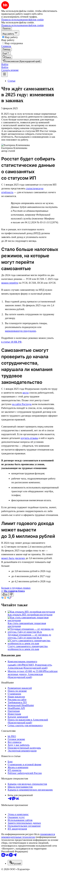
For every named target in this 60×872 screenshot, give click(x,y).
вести (26, 392)
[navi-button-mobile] (4, 74)
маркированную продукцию (20, 331)
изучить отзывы (29, 438)
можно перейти (9, 282)
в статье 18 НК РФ (11, 341)
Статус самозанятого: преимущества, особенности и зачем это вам (28, 648)
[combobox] (15, 862)
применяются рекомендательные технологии (28, 835)
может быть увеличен (13, 558)
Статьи (11, 80)
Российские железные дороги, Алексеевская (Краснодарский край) (33, 674)
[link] (6, 57)
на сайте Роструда (22, 404)
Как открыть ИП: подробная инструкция (30, 614)
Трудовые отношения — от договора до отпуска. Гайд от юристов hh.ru (29, 636)
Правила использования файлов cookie (22, 25)
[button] (4, 64)
